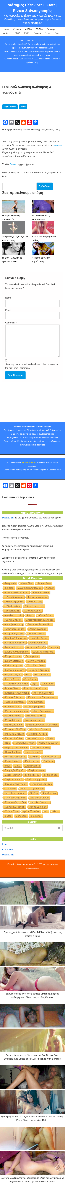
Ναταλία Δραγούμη (48, 743)
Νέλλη (50, 738)
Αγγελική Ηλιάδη (13, 615)
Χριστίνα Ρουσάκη (40, 802)
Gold (57, 33)
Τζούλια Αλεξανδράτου (32, 788)
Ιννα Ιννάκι (48, 683)
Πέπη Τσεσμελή (33, 752)
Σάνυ (17, 765)
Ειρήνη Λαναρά (13, 656)
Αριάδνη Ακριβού (38, 629)
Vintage (51, 29)
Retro (47, 33)
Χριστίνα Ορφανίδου (15, 802)
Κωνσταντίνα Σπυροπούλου (42, 697)
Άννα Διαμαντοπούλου (29, 588)
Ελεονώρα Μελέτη (14, 670)
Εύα (28, 674)
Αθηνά (30, 615)
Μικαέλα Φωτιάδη (38, 733)
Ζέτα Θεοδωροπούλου (16, 683)
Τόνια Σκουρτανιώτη (15, 793)
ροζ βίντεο (36, 816)
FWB (26, 33)
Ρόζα (7, 765)
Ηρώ (35, 683)
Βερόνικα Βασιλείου (15, 642)
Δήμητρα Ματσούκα (43, 651)
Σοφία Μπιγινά (36, 770)
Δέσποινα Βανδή (35, 647)
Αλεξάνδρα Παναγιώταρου (39, 619)
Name (8, 297)
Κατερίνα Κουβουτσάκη (17, 692)
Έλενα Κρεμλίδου (14, 597)
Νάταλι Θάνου (35, 738)
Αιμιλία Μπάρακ (13, 619)
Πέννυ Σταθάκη (13, 752)
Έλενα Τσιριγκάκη (14, 601)
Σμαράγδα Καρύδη (14, 770)
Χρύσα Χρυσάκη (31, 811)
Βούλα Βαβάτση (38, 642)
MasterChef (26, 583)
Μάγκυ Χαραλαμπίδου (16, 711)
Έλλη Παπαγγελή (34, 606)
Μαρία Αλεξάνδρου (42, 711)
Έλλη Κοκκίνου (12, 606)
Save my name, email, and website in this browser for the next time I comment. (31, 366)
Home (6, 29)
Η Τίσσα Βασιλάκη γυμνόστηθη (41, 259)
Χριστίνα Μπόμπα (40, 797)
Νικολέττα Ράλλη (41, 747)
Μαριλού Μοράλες (14, 733)
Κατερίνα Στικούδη (43, 692)
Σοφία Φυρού (50, 775)
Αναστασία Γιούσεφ (14, 629)
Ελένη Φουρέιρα (13, 665)
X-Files (39, 29)
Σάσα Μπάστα (32, 765)
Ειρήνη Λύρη (32, 656)
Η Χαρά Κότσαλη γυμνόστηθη (11, 217)
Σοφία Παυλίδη (12, 775)
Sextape (9, 588)
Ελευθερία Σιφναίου (39, 670)
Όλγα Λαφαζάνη (32, 610)
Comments (7, 849)
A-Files (28, 29)
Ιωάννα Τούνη (12, 688)
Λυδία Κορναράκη (34, 706)
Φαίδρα (34, 793)
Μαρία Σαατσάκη (13, 724)
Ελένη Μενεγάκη (36, 661)
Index (5, 844)
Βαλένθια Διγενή (39, 638)
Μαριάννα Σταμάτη (39, 729)
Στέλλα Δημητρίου (36, 779)
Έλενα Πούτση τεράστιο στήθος (44, 238)
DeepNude (10, 583)
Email (8, 310)
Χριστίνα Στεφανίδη (14, 806)
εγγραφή (57, 145)
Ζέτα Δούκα (30, 679)
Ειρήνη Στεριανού (14, 661)
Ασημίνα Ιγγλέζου (14, 633)
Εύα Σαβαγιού (12, 679)
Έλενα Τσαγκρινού (37, 597)
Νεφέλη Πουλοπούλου (16, 747)
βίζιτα (55, 811)
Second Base (44, 583)
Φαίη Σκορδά (49, 793)
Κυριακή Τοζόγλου (14, 697)
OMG (17, 33)
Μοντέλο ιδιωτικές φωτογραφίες (41, 217)
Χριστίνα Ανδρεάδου (15, 797)
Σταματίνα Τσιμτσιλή (42, 784)
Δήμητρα (53, 647)
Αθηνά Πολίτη (45, 615)
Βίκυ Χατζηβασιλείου (15, 638)
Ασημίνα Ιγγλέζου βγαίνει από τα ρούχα (15, 238)
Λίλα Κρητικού (36, 702)
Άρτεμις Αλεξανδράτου (16, 592)
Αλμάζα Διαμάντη (14, 624)
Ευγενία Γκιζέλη (13, 674)
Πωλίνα (34, 756)
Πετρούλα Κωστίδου (15, 756)
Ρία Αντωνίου (32, 761)
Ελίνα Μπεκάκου (35, 665)
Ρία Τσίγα (48, 761)
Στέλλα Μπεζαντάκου (16, 784)
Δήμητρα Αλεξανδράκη (16, 651)
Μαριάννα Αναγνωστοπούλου (42, 724)
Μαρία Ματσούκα (34, 720)
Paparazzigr (8, 517)
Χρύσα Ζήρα (11, 811)
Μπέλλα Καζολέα (14, 738)
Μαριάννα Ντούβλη (15, 729)
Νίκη (7, 743)
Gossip (37, 33)
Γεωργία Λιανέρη (13, 647)
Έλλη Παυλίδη (12, 610)
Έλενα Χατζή (35, 601)
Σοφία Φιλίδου (32, 775)
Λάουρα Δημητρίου (14, 702)
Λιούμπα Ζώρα (12, 706)
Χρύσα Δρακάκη (37, 806)
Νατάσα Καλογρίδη (24, 743)
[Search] (59, 828)
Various (6, 33)
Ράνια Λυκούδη (12, 761)
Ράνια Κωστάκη (51, 756)
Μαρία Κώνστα (12, 720)
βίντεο (23, 107)
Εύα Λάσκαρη (42, 674)
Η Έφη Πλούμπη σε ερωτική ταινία (12, 259)
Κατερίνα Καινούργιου (35, 688)
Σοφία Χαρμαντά (13, 779)
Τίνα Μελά (10, 788)
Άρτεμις (50, 588)
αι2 (45, 811)
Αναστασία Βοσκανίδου (39, 624)
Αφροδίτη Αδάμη (36, 633)
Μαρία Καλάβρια (13, 715)
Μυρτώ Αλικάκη (10, 107)
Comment (11, 322)
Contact (17, 29)
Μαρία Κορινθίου (35, 715)
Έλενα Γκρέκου (41, 592)
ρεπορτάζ (21, 816)
